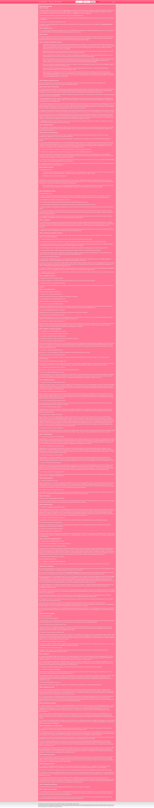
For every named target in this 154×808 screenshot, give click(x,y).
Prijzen (56, 803)
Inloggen (93, 1)
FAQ (58, 803)
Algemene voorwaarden (69, 803)
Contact (77, 803)
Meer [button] (113, 2)
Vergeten (97, 1)
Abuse (50, 803)
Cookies (74, 803)
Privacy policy (62, 803)
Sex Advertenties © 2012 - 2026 (43, 803)
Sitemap (53, 803)
